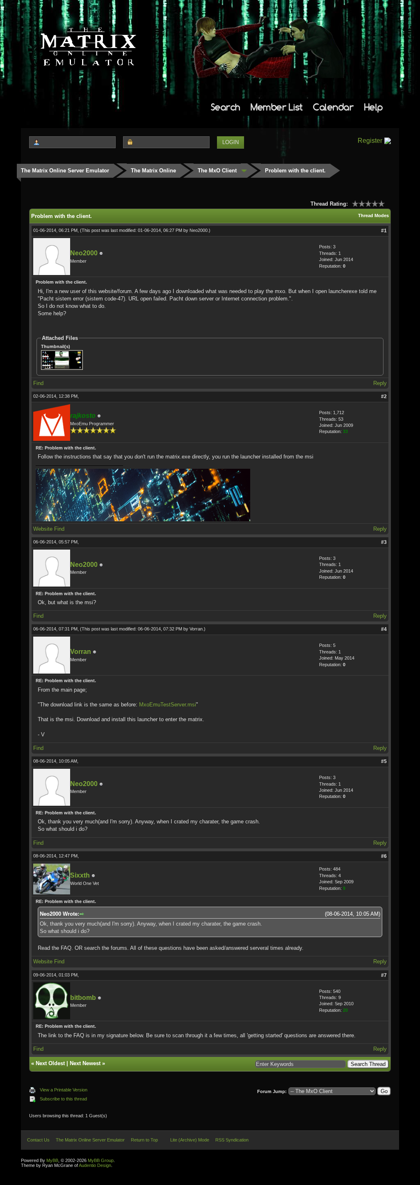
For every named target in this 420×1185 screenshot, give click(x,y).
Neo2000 (198, 230)
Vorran (196, 628)
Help (373, 106)
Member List (277, 106)
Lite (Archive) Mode (189, 1139)
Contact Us (38, 1139)
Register (370, 140)
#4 (384, 629)
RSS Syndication (232, 1139)
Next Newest (85, 1063)
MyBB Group (101, 1160)
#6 (384, 856)
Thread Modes (373, 215)
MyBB (52, 1160)
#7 (384, 975)
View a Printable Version (63, 1089)
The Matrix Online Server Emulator (65, 170)
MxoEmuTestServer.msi (167, 704)
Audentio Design (95, 1165)
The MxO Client (217, 170)
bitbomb (83, 997)
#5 (384, 761)
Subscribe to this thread (63, 1098)
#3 (384, 542)
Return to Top (144, 1139)
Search (225, 106)
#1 (384, 231)
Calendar (333, 106)
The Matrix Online (153, 170)
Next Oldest (50, 1063)
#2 (384, 396)
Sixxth (80, 875)
